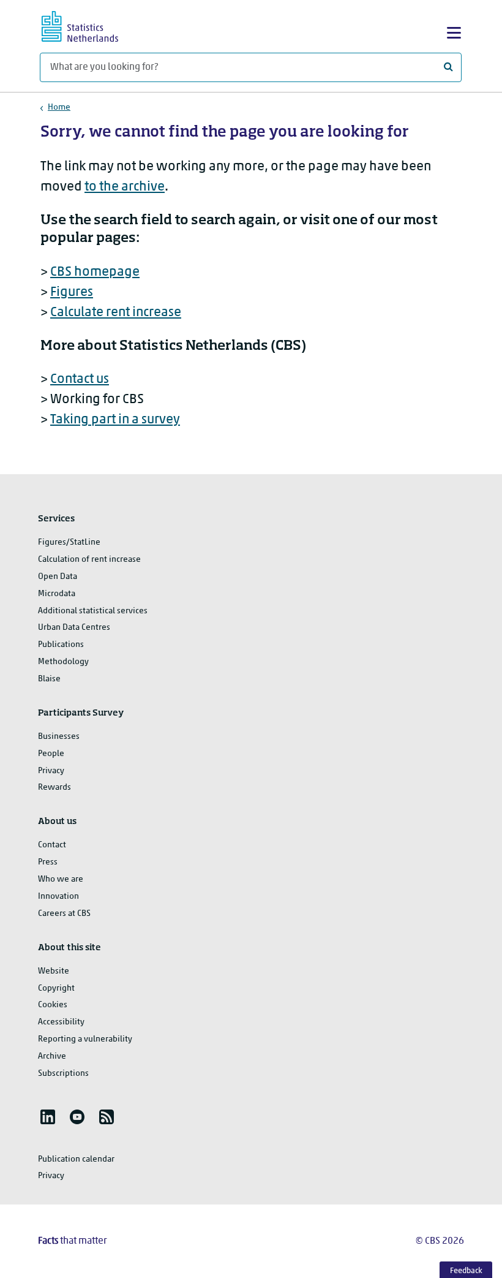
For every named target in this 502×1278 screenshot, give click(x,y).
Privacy (51, 771)
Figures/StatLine (69, 542)
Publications (61, 645)
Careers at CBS (64, 914)
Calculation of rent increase (89, 560)
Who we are (60, 879)
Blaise (49, 679)
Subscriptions (63, 1074)
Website (53, 971)
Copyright (56, 989)
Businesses (59, 737)
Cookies (52, 1005)
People (51, 754)
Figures (71, 292)
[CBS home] (90, 24)
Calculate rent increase (115, 313)
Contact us (79, 379)
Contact (52, 845)
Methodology (63, 662)
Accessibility (61, 1022)
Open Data (57, 577)
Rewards (54, 788)
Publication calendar (76, 1159)
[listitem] (48, 1117)
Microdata (56, 594)
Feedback (466, 1271)
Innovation (58, 897)
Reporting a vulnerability (85, 1039)
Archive (52, 1057)
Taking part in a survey (115, 420)
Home (59, 108)
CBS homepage (95, 272)
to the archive (124, 187)
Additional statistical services (93, 611)
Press (48, 862)
